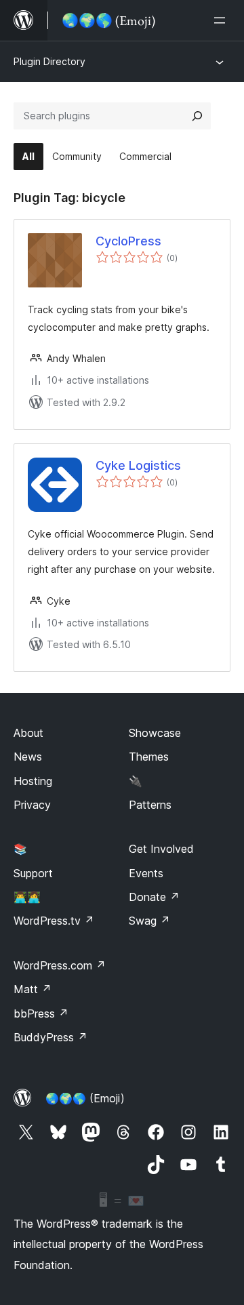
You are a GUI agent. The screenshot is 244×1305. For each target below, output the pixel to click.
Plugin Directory (49, 61)
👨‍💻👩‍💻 (27, 897)
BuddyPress (50, 1037)
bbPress (41, 1013)
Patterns (150, 804)
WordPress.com (60, 965)
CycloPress (128, 241)
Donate (154, 897)
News (28, 756)
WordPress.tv (54, 920)
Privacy (32, 804)
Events (146, 873)
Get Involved (161, 849)
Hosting (33, 781)
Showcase (155, 733)
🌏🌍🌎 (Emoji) (85, 1098)
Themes (149, 756)
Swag (149, 920)
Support (33, 873)
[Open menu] (222, 20)
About (28, 733)
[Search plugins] (197, 115)
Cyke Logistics (138, 465)
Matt (33, 989)
